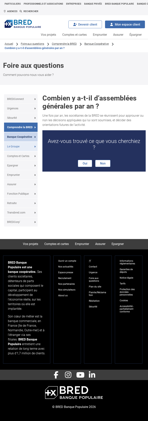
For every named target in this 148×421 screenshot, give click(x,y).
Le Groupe (13, 146)
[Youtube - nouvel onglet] (80, 375)
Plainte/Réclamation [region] (97, 293)
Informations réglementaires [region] (127, 262)
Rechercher (31, 11)
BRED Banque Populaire (119, 3)
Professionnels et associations (43, 3)
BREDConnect (15, 98)
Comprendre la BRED (20, 127)
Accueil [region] (9, 43)
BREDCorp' (13, 221)
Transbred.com (16, 212)
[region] (90, 261)
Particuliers (13, 3)
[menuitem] (12, 4)
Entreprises (73, 3)
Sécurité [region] (93, 306)
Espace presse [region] (65, 272)
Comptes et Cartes (18, 156)
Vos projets (48, 35)
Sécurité (12, 117)
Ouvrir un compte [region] (67, 261)
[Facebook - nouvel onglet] (56, 375)
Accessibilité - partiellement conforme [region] (127, 309)
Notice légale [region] (126, 278)
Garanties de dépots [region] (126, 270)
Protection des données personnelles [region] (127, 292)
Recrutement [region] (64, 278)
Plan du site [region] (95, 286)
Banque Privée (93, 3)
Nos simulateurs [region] (66, 289)
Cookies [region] (124, 300)
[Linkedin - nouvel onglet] (92, 375)
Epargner (12, 165)
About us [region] (63, 295)
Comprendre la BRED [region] (64, 43)
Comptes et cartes (74, 35)
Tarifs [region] (122, 283)
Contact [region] (93, 266)
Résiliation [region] (94, 301)
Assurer (118, 35)
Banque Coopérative (19, 136)
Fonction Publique (18, 193)
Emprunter (100, 35)
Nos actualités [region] (65, 266)
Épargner (136, 35)
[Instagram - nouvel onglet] (68, 375)
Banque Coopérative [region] (96, 43)
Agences (12, 11)
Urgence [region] (93, 272)
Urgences (12, 108)
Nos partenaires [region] (66, 284)
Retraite (12, 203)
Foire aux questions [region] (32, 43)
